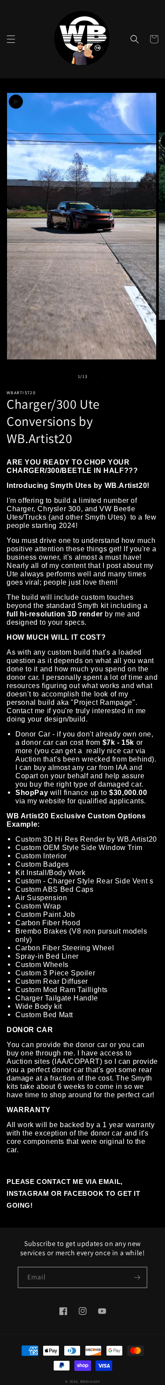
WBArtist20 (90, 1381)
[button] (11, 39)
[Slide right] (102, 376)
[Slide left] (63, 376)
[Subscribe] (137, 1277)
